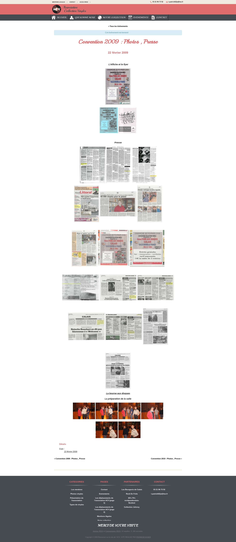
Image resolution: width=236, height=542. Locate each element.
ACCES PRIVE (84, 2)
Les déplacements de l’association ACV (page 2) (104, 509)
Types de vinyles (77, 505)
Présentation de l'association (76, 499)
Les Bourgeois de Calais (132, 489)
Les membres (76, 489)
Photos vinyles (76, 494)
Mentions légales (104, 516)
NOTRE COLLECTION (113, 17)
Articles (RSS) (98, 531)
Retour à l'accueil (69, 9)
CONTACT (72, 2)
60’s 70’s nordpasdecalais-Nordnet (132, 500)
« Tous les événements (118, 26)
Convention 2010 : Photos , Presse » (166, 459)
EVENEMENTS (140, 17)
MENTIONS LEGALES (58, 2)
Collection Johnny (132, 507)
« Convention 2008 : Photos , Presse (69, 459)
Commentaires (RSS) (113, 531)
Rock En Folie (132, 494)
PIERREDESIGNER (143, 537)
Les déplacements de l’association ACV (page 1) (104, 500)
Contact (104, 489)
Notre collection (104, 520)
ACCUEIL (61, 17)
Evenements (104, 494)
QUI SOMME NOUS (84, 17)
